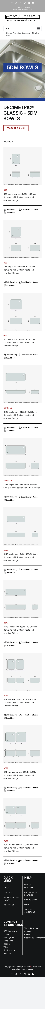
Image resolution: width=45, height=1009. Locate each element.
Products (16, 33)
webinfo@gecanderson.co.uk (22, 9)
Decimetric (26, 33)
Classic (35, 33)
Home (8, 33)
